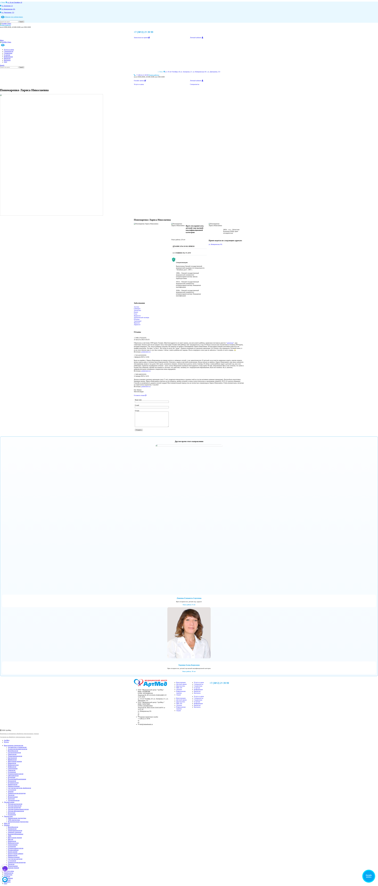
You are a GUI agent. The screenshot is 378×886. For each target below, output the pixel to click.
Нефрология (12, 767)
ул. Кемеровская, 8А (8, 9)
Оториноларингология (15, 774)
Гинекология (12, 829)
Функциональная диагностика (18, 821)
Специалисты (198, 684)
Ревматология (12, 784)
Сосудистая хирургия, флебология (19, 788)
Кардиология (12, 758)
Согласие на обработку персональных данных (15, 737)
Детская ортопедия (14, 807)
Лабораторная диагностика (17, 818)
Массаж (10, 839)
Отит (135, 314)
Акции (178, 695)
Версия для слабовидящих (14, 17)
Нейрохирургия (13, 765)
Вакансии (197, 691)
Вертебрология (13, 751)
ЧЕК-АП (179, 688)
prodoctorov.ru (146, 352)
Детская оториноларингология (18, 809)
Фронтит (137, 323)
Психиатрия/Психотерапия (17, 779)
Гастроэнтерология (14, 752)
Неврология (12, 763)
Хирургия (11, 798)
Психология (12, 781)
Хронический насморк (141, 317)
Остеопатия (12, 772)
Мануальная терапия (15, 761)
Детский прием (181, 684)
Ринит (136, 312)
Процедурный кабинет (15, 853)
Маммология (12, 759)
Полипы (136, 319)
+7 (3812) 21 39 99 (143, 32)
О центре (197, 688)
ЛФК (9, 836)
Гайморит (137, 308)
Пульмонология (13, 782)
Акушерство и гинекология (17, 747)
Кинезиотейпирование (15, 834)
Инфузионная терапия (180, 692)
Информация (198, 689)
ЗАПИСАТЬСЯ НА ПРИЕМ (184, 246)
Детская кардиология (15, 804)
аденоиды (230, 343)
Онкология (11, 770)
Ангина (136, 307)
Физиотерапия (13, 797)
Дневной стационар (14, 832)
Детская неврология (14, 806)
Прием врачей (12, 852)
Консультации (181, 682)
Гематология (12, 754)
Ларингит (137, 324)
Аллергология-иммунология (17, 749)
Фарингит (137, 316)
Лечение (179, 689)
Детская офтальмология (16, 811)
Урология (11, 795)
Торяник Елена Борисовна (189, 665)
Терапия (10, 791)
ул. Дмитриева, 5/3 (7, 12)
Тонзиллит (137, 310)
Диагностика (180, 686)
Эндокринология (13, 800)
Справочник (198, 686)
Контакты (197, 693)
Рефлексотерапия (13, 786)
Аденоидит (137, 321)
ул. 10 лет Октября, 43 (14, 2)
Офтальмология (13, 775)
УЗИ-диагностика (14, 820)
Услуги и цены (199, 682)
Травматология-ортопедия (16, 793)
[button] (189, 246)
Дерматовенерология (15, 756)
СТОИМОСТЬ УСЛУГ (182, 253)
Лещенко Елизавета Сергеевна (189, 598)
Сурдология (12, 790)
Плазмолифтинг (13, 850)
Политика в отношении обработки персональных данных (19, 733)
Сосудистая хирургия (15, 859)
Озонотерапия (12, 768)
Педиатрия (11, 777)
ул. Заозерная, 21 (7, 6)
